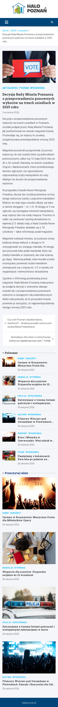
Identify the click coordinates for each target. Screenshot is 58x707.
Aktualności (10, 88)
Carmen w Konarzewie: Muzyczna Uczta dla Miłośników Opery (33, 365)
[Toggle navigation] (6, 22)
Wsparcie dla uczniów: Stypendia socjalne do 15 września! (33, 384)
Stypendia (35, 377)
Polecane (11, 353)
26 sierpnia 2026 (26, 370)
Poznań (24, 88)
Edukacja (23, 377)
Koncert (22, 433)
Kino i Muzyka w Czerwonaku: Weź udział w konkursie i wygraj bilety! (35, 440)
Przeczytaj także (16, 473)
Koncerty (31, 358)
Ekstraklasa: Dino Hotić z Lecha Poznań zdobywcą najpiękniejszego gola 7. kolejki (30, 339)
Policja (22, 396)
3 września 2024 (10, 112)
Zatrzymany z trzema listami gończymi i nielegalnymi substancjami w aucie (36, 403)
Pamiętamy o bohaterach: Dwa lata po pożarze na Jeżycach (34, 459)
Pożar (21, 452)
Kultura (22, 414)
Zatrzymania (35, 396)
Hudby (21, 358)
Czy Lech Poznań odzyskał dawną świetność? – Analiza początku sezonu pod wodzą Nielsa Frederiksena (29, 323)
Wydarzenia (37, 88)
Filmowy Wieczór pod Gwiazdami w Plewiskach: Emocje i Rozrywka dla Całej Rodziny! (35, 423)
